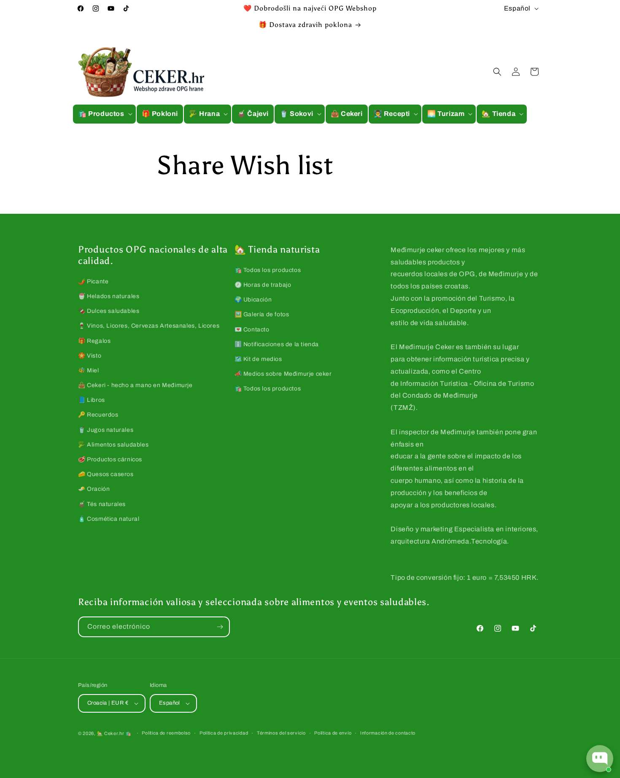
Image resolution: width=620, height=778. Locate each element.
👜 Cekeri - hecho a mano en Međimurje (135, 385)
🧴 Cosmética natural (108, 519)
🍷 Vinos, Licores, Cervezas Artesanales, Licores (148, 326)
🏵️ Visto (89, 356)
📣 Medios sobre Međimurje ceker (283, 374)
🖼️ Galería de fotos (262, 314)
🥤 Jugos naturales (105, 430)
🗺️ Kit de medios (258, 359)
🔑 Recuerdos (98, 415)
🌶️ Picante (93, 281)
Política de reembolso (166, 732)
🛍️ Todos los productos (268, 270)
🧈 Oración (94, 489)
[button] (104, 114)
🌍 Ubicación (253, 299)
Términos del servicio (281, 732)
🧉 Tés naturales (102, 504)
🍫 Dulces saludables (108, 311)
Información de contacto (387, 732)
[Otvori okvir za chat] (599, 758)
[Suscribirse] (219, 626)
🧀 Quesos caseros (106, 474)
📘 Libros (91, 400)
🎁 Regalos (94, 341)
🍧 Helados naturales (108, 296)
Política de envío (332, 732)
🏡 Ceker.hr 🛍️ (114, 733)
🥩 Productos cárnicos (110, 459)
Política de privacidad (223, 732)
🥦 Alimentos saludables (113, 444)
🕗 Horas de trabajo (263, 285)
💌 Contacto (252, 329)
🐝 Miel (88, 370)
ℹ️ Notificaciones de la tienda (277, 344)
